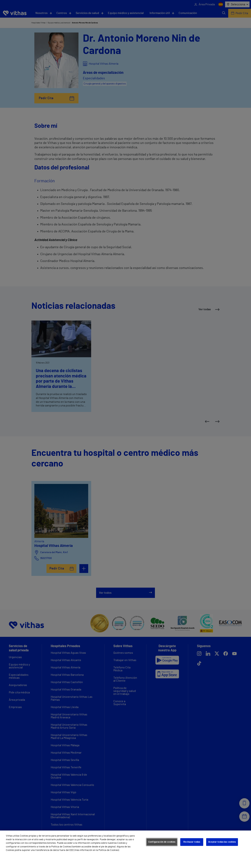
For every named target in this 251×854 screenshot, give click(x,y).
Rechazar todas (191, 842)
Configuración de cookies (161, 842)
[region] (125, 842)
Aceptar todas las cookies (222, 842)
